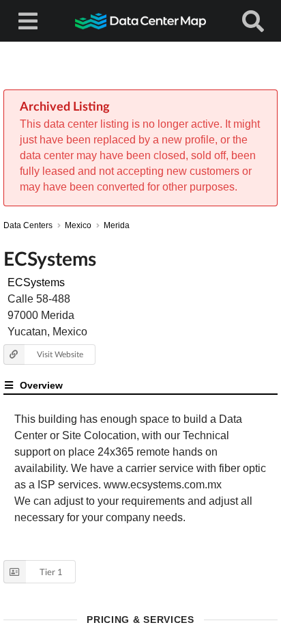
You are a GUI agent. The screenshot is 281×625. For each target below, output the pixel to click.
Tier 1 (51, 571)
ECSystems (36, 282)
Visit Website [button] (60, 354)
